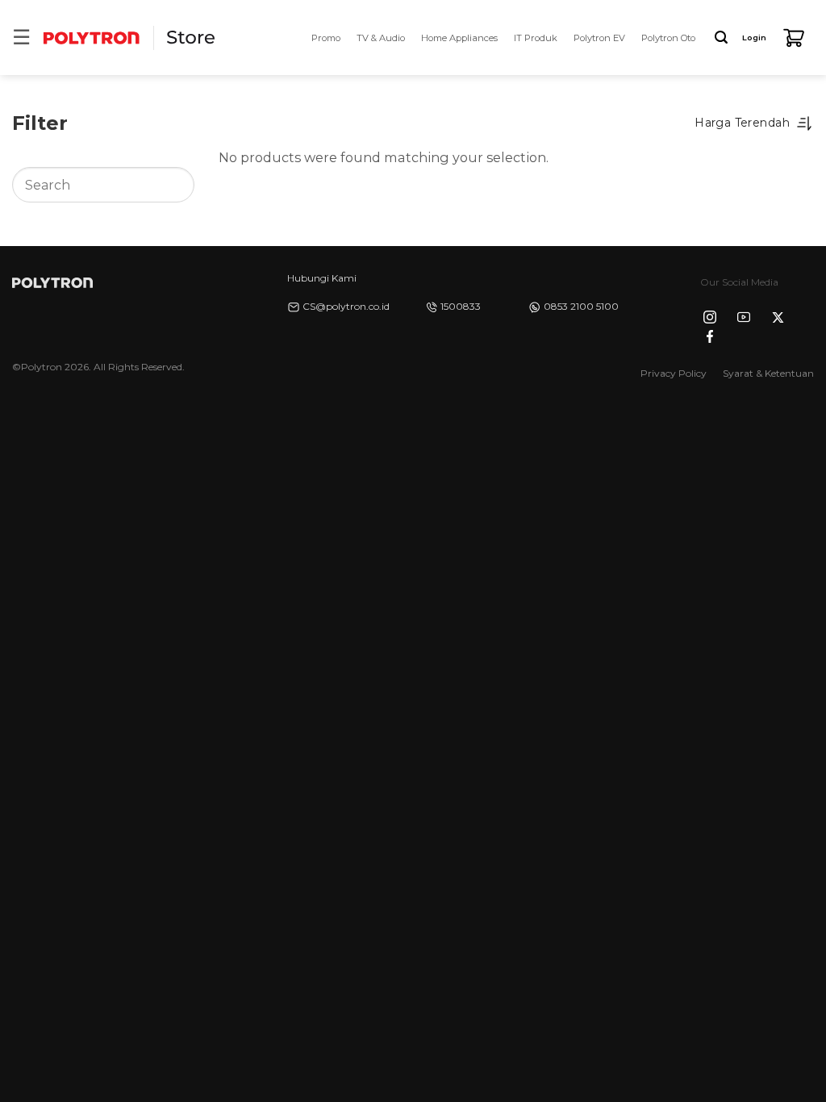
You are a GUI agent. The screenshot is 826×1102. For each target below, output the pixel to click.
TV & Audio (381, 38)
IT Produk (535, 38)
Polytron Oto (668, 38)
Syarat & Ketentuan (768, 373)
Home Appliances (459, 38)
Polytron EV (599, 38)
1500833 (460, 306)
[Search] (721, 37)
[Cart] (794, 38)
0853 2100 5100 (581, 306)
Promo (325, 38)
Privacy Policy (673, 373)
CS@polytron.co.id (346, 306)
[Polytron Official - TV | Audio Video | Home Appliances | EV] (91, 37)
